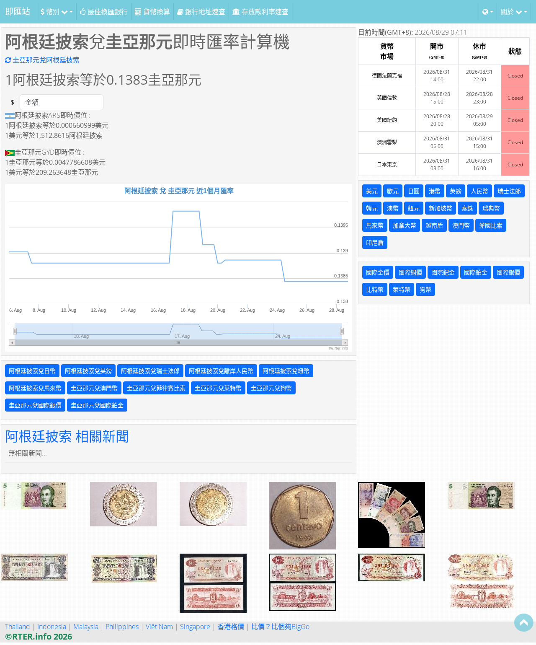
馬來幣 (375, 225)
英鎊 (455, 191)
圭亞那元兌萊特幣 (218, 388)
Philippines (122, 626)
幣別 (52, 11)
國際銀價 (508, 272)
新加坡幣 (440, 208)
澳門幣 (461, 225)
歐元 (393, 191)
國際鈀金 (443, 272)
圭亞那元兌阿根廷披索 (45, 60)
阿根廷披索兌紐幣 (286, 371)
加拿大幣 (404, 225)
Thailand (17, 626)
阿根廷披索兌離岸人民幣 (221, 371)
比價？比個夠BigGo (280, 626)
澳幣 (393, 208)
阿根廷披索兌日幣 (32, 371)
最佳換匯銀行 (107, 11)
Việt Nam (159, 626)
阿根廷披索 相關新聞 (67, 436)
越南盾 (434, 225)
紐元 (414, 208)
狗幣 (425, 289)
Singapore (195, 626)
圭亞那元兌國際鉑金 (97, 405)
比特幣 (375, 289)
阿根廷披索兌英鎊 (88, 371)
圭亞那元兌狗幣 (271, 388)
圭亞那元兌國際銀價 (35, 405)
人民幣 (479, 191)
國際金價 (377, 272)
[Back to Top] (524, 622)
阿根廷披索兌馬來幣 (35, 388)
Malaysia (85, 626)
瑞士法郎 (509, 191)
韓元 (372, 208)
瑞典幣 (491, 208)
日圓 (414, 191)
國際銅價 (410, 272)
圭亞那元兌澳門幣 (94, 388)
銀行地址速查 (204, 11)
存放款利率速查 (264, 11)
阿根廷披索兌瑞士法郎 (150, 371)
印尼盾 (375, 242)
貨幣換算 (156, 11)
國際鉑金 (475, 272)
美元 (372, 191)
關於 (507, 11)
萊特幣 (401, 289)
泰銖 (467, 208)
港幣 (435, 191)
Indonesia (51, 626)
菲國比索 (490, 225)
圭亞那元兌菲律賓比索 (156, 388)
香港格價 (230, 626)
